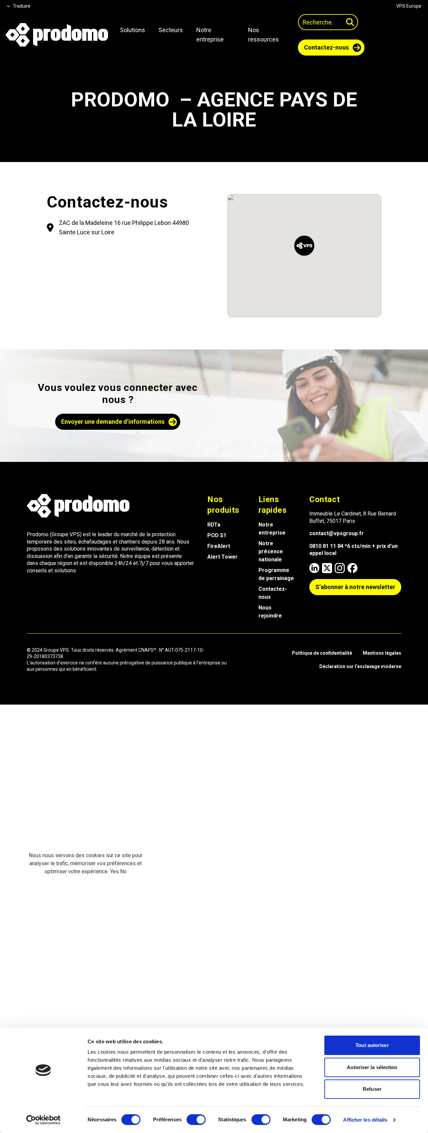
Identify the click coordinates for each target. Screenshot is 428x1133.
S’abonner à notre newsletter (355, 586)
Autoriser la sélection (372, 1067)
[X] (327, 568)
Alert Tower (222, 557)
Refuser (372, 1089)
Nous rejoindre (270, 611)
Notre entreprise (272, 528)
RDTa (213, 524)
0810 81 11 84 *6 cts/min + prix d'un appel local (353, 550)
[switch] (196, 1119)
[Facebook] (352, 568)
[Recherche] (350, 22)
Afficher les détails (365, 1120)
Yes (114, 871)
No (123, 871)
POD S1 (216, 535)
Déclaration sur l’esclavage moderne (360, 666)
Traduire (21, 6)
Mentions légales (382, 653)
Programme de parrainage (276, 574)
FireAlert (218, 546)
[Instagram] (340, 568)
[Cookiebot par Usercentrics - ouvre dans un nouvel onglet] (43, 1120)
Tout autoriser (372, 1045)
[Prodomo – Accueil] (56, 35)
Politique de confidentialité (322, 653)
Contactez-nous (272, 593)
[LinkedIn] (314, 568)
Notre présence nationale (270, 551)
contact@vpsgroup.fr (336, 533)
